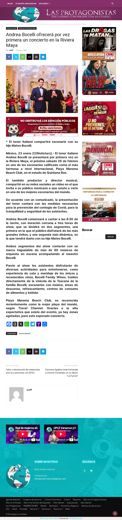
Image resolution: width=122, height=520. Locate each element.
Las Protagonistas (13, 506)
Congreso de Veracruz (32, 499)
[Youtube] (91, 470)
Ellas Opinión (86, 502)
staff (11, 50)
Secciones (43, 3)
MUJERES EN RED (31, 506)
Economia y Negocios (70, 506)
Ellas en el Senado (13, 502)
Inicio (10, 3)
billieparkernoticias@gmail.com (50, 478)
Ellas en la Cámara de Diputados (37, 502)
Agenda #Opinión (13, 499)
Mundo (43, 506)
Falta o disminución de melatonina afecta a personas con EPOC (23, 371)
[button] (112, 3)
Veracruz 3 (58, 509)
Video (67, 509)
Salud (14, 509)
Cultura (67, 499)
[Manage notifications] (115, 513)
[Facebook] (9, 57)
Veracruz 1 (34, 509)
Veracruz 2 (46, 509)
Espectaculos (18, 24)
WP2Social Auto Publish (49, 518)
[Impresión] (36, 57)
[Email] (29, 57)
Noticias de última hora (27, 28)
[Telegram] (43, 57)
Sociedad (23, 509)
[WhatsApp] (23, 57)
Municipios (53, 506)
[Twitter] (16, 57)
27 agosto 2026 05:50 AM (25, 3)
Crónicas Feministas (52, 499)
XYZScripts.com (76, 518)
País (7, 509)
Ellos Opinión (59, 502)
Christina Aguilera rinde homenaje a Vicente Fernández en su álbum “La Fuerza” (61, 372)
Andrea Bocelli (24, 333)
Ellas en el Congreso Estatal (94, 499)
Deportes (77, 499)
